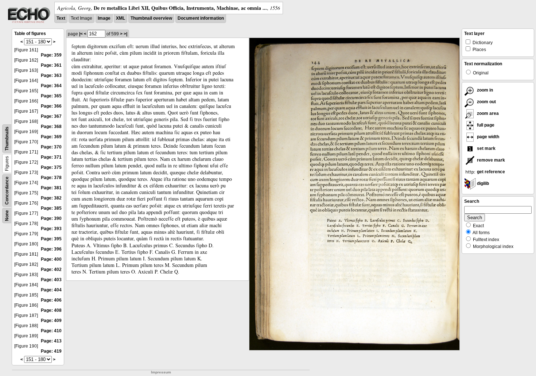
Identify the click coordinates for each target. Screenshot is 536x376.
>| (125, 33)
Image (104, 18)
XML (120, 18)
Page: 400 (51, 259)
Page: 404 (51, 289)
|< (81, 33)
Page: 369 (51, 136)
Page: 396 (51, 249)
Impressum (161, 372)
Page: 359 (51, 55)
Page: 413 (51, 341)
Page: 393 (51, 228)
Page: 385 (51, 208)
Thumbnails (6, 139)
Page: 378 (51, 177)
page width (487, 136)
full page (485, 125)
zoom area (487, 113)
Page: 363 (51, 75)
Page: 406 (51, 300)
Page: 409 (51, 320)
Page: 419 (51, 351)
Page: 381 (51, 187)
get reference (490, 171)
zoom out (486, 101)
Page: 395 (51, 238)
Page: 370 (51, 147)
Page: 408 (51, 310)
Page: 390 (51, 218)
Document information (201, 18)
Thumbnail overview (151, 18)
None (6, 215)
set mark (486, 148)
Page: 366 (51, 106)
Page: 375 (51, 167)
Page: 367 (51, 116)
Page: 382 (51, 198)
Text (61, 18)
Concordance (6, 191)
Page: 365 (51, 95)
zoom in (484, 90)
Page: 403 (51, 279)
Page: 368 (51, 126)
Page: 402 (51, 269)
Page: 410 (51, 330)
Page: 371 (51, 157)
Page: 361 (51, 65)
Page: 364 (51, 85)
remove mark (490, 160)
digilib (482, 183)
